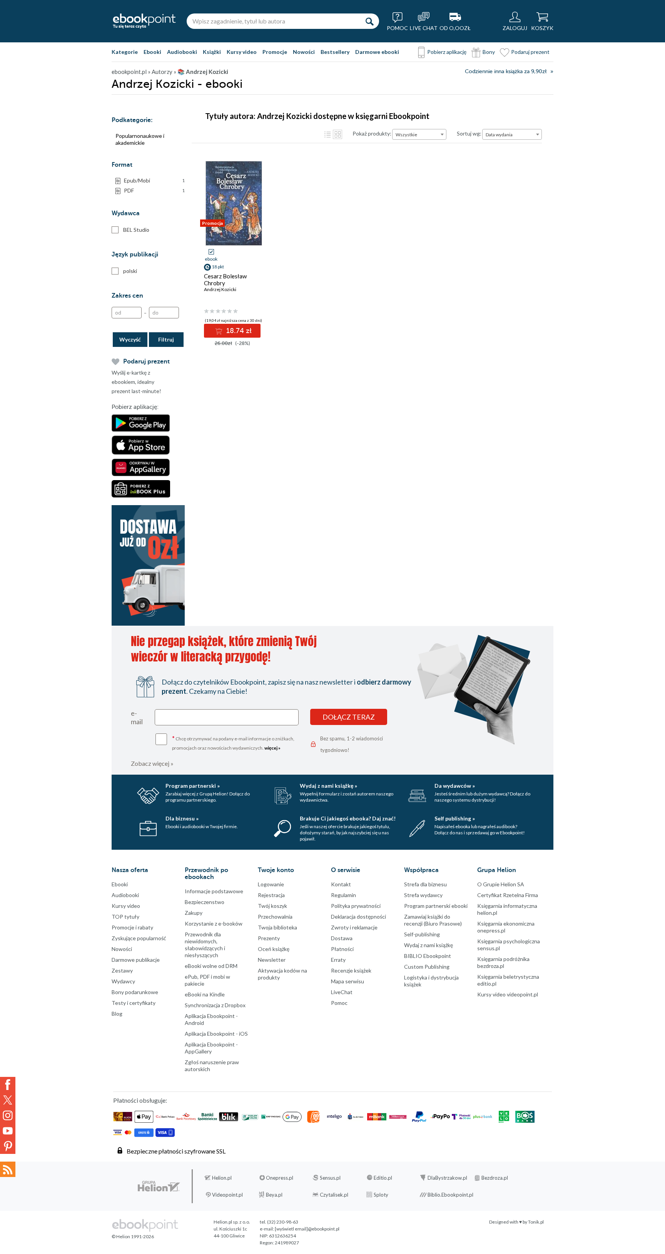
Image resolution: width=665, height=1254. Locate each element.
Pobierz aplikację (446, 52)
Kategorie (125, 52)
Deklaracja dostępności (358, 916)
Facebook (7, 1084)
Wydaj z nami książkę (428, 945)
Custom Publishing (426, 966)
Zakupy (193, 912)
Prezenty (269, 938)
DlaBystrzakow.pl (447, 1178)
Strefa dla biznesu (425, 884)
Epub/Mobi (154, 180)
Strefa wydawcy (423, 895)
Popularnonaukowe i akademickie (139, 139)
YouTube (7, 1130)
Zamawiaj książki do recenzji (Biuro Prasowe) (433, 920)
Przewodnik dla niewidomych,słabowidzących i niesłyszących (205, 944)
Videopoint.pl (227, 1195)
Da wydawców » (454, 785)
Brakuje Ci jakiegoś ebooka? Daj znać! (348, 818)
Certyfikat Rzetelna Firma (507, 895)
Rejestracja (271, 895)
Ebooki (152, 52)
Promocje (274, 52)
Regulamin (343, 895)
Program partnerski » (192, 785)
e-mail (137, 717)
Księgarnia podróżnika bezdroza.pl (503, 962)
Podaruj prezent (530, 52)
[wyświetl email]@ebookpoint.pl (307, 1229)
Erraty (338, 959)
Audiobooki (182, 52)
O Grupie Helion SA (500, 884)
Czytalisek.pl (334, 1195)
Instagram (7, 1115)
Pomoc (339, 1003)
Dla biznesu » (182, 818)
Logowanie (271, 884)
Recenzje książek (351, 970)
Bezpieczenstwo (204, 902)
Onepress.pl (279, 1178)
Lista (327, 134)
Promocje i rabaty (132, 927)
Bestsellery (335, 52)
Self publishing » (454, 818)
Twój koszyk (272, 905)
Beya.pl (274, 1195)
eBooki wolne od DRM (211, 966)
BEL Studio (136, 229)
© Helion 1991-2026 (133, 1236)
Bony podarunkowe (135, 992)
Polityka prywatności (356, 905)
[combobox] (419, 134)
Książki (212, 52)
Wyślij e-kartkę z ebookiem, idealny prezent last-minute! (136, 381)
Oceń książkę (273, 949)
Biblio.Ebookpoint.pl (450, 1195)
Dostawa (342, 938)
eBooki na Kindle (205, 994)
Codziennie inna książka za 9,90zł (505, 71)
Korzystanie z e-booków (213, 923)
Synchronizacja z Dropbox (215, 1005)
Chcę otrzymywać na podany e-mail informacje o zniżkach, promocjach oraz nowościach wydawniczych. (233, 742)
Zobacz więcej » (152, 763)
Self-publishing (422, 934)
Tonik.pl (536, 1222)
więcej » (272, 748)
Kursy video (242, 52)
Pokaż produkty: (372, 133)
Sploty (381, 1195)
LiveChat (342, 992)
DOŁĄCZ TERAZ (348, 717)
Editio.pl (383, 1178)
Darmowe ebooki (377, 52)
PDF (154, 190)
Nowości (304, 52)
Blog (117, 1013)
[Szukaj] (369, 21)
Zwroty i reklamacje (354, 927)
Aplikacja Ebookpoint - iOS (216, 1033)
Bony (489, 52)
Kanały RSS (7, 1169)
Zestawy (122, 970)
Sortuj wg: (469, 133)
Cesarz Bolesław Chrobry (225, 279)
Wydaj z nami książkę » (328, 785)
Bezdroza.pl (494, 1178)
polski (130, 271)
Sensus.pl (330, 1178)
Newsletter (272, 959)
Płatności (342, 949)
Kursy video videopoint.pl (507, 994)
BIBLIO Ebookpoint (427, 956)
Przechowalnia (275, 916)
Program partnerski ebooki (436, 905)
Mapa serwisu (347, 981)
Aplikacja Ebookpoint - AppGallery (211, 1048)
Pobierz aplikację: (135, 407)
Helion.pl (222, 1178)
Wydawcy (123, 981)
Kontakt (341, 884)
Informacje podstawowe (214, 891)
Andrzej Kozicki (220, 289)
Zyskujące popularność (139, 938)
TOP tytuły (125, 916)
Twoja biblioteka (277, 927)
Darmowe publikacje (136, 959)
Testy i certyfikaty (133, 1003)
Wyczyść (130, 339)
